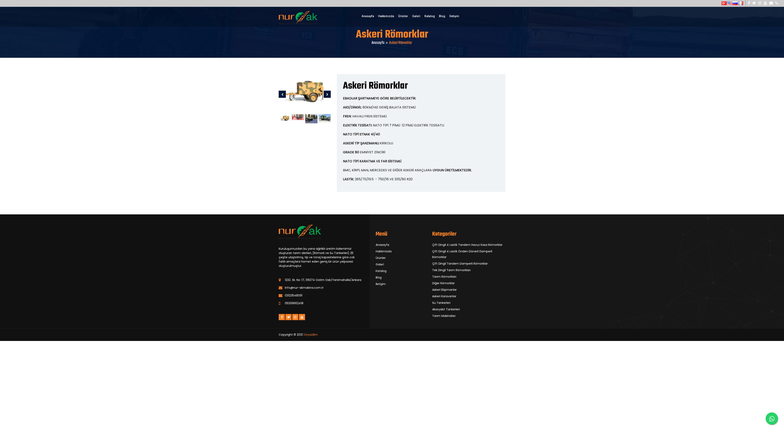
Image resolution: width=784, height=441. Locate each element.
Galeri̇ (380, 264)
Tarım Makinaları (443, 316)
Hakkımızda (386, 16)
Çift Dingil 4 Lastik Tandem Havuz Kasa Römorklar (467, 245)
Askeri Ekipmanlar (444, 290)
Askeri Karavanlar (444, 296)
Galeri (416, 16)
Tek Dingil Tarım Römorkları (451, 270)
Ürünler (403, 16)
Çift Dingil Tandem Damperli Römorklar (460, 264)
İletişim (454, 16)
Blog (442, 16)
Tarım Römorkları (444, 277)
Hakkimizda (384, 251)
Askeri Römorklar (375, 86)
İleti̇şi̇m (381, 284)
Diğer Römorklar (443, 283)
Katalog (429, 16)
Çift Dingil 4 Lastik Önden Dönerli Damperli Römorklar (462, 254)
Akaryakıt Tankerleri (446, 309)
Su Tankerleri (441, 303)
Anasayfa (368, 16)
